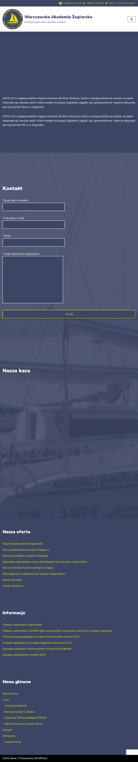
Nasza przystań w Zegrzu (19, 712)
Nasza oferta (10, 694)
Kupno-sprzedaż (12, 580)
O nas (6, 700)
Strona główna (16, 43)
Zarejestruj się (12, 742)
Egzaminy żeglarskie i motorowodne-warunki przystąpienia (37, 649)
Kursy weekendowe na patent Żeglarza (26, 550)
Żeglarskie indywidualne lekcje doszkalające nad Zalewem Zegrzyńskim (45, 562)
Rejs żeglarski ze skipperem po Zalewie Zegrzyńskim (34, 574)
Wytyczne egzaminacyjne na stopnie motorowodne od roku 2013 (41, 637)
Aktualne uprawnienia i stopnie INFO (24, 655)
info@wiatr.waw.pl (72, 3)
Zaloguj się (9, 736)
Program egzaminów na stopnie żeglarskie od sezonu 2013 (38, 643)
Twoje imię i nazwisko (15, 200)
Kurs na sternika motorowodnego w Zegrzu (28, 568)
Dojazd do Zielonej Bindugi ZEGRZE (25, 718)
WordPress (40, 758)
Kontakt (7, 730)
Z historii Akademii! (15, 706)
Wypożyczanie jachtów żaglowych (23, 544)
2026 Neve (9, 758)
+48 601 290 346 (95, 3)
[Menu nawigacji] (131, 19)
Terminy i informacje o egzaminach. (23, 625)
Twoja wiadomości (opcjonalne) (21, 254)
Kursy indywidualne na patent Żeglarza (25, 556)
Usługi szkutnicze (13, 586)
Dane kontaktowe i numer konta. (23, 724)
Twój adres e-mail (13, 218)
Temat (7, 236)
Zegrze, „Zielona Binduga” (122, 3)
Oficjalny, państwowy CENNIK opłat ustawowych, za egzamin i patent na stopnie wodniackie (57, 631)
